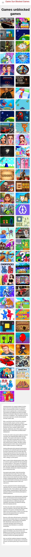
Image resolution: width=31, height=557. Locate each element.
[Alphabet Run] (7, 384)
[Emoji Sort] (22, 373)
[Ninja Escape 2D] (22, 349)
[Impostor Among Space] (22, 116)
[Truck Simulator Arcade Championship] (22, 291)
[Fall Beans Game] (22, 151)
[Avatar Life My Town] (7, 58)
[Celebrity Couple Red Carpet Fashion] (7, 69)
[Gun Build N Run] (22, 93)
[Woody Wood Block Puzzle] (7, 174)
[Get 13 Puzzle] (7, 373)
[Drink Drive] (22, 104)
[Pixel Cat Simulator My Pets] (22, 198)
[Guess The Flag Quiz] (22, 256)
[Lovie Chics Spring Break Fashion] (7, 198)
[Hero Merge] (22, 268)
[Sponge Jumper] (7, 326)
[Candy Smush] (22, 279)
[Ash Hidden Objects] (22, 244)
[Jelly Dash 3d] (7, 314)
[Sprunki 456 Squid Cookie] (7, 34)
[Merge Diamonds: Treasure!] (22, 58)
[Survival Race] (7, 361)
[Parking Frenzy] (7, 128)
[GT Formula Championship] (22, 361)
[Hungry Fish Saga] (7, 104)
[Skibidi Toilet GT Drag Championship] (22, 233)
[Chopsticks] (7, 268)
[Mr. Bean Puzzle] (7, 186)
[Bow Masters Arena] (7, 233)
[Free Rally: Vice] (22, 174)
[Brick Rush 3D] (7, 256)
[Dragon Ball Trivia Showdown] (22, 69)
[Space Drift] (7, 116)
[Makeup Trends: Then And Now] (7, 139)
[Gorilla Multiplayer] (7, 244)
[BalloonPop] (22, 338)
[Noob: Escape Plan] (22, 23)
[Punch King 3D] (7, 349)
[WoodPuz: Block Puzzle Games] (22, 326)
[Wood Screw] (22, 186)
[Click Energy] (22, 34)
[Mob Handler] (22, 303)
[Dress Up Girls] (7, 279)
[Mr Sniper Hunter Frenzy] (7, 93)
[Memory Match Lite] (22, 209)
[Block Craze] (22, 314)
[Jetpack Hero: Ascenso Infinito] (7, 81)
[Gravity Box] (22, 221)
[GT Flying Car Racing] (7, 209)
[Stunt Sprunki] (22, 128)
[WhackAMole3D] (22, 384)
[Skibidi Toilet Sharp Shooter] (7, 46)
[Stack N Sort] (7, 396)
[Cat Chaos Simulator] (7, 303)
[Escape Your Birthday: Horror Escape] (22, 81)
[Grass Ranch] (22, 46)
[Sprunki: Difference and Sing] (7, 338)
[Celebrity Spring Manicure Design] (22, 139)
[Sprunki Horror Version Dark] (7, 221)
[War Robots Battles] (7, 291)
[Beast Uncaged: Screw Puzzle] (22, 163)
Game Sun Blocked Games (17, 1)
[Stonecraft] (7, 151)
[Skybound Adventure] (7, 163)
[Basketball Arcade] (7, 23)
